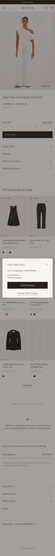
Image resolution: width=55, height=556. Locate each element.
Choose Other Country (27, 293)
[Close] (46, 264)
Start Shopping (27, 285)
